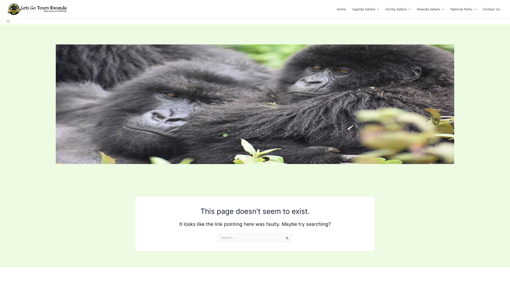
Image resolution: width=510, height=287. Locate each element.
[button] (377, 9)
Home (341, 9)
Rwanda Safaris (428, 9)
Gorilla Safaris (396, 9)
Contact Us (491, 9)
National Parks (461, 9)
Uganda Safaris (363, 9)
